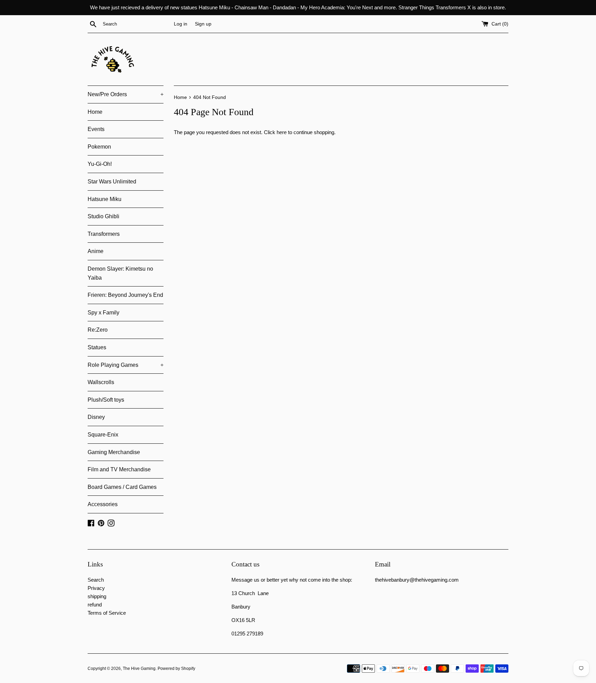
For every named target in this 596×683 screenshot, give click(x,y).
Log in (180, 24)
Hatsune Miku (104, 199)
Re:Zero (98, 330)
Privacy (96, 588)
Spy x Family (103, 312)
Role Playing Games (125, 365)
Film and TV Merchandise (119, 469)
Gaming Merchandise (114, 452)
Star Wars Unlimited (112, 181)
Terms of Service (107, 613)
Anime (95, 251)
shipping (97, 596)
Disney (96, 417)
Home (95, 112)
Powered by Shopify (176, 668)
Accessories (103, 504)
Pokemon (99, 147)
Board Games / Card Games (122, 487)
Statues (97, 347)
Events (96, 129)
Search (96, 580)
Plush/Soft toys (106, 400)
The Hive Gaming (139, 668)
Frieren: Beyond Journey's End (125, 295)
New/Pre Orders (125, 94)
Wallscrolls (101, 382)
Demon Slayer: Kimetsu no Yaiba (120, 273)
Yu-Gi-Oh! (100, 164)
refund (95, 604)
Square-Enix (103, 435)
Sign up (203, 24)
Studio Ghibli (103, 216)
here (282, 132)
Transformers (104, 234)
